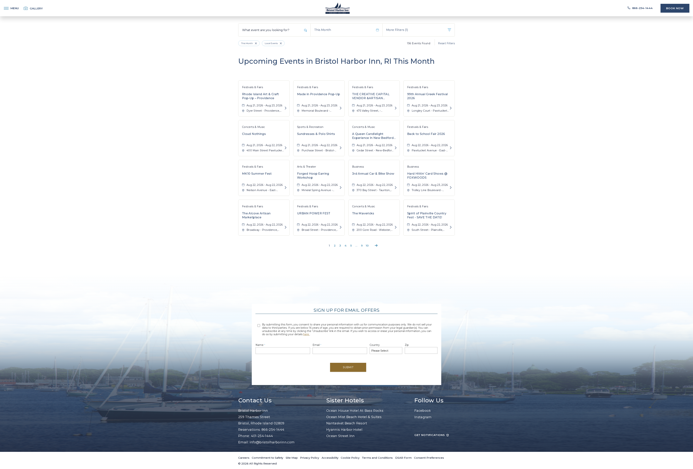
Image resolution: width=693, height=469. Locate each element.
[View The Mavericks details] (395, 227)
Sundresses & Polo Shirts (316, 134)
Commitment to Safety (267, 457)
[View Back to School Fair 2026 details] (450, 148)
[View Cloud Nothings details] (285, 148)
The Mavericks (363, 213)
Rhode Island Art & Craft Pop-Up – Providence (260, 96)
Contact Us (255, 400)
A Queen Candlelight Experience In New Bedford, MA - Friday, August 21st (373, 136)
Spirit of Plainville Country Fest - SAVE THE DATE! (426, 215)
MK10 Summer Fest (257, 173)
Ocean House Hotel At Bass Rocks (354, 411)
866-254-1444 (272, 430)
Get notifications (429, 435)
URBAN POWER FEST (313, 213)
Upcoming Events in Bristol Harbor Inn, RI (336, 61)
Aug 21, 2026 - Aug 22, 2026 (264, 145)
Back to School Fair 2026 (426, 134)
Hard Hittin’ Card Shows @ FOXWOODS (427, 175)
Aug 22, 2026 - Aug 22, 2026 (430, 145)
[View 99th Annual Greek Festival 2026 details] (450, 108)
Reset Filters (446, 43)
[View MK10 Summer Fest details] (285, 188)
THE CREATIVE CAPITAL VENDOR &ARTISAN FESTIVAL (370, 96)
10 (367, 245)
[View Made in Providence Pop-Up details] (340, 108)
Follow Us (429, 400)
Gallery (36, 8)
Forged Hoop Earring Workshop (313, 175)
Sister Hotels (345, 400)
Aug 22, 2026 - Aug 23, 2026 (430, 185)
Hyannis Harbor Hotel (344, 430)
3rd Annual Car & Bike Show (373, 173)
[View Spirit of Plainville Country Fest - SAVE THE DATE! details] (450, 227)
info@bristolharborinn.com (272, 442)
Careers (243, 457)
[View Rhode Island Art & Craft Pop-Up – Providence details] (285, 108)
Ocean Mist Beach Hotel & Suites (354, 417)
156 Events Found (418, 43)
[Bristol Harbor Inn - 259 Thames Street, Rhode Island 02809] (337, 8)
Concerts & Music (253, 127)
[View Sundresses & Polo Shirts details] (340, 148)
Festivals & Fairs (252, 87)
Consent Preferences (429, 457)
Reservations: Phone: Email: (266, 426)
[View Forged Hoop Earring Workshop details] (340, 188)
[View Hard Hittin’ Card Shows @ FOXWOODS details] (450, 188)
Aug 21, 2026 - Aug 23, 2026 (264, 105)
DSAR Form (403, 457)
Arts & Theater (306, 166)
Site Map (292, 457)
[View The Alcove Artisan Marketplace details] (285, 227)
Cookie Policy (350, 457)
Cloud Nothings (254, 134)
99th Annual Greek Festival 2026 (427, 96)
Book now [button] (675, 8)
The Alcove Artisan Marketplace (256, 215)
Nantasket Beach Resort (346, 423)
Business (358, 166)
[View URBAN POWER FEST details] (340, 227)
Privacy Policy (309, 457)
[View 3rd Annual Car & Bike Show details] (395, 188)
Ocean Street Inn (340, 436)
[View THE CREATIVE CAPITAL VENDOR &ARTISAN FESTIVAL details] (395, 108)
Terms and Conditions (377, 457)
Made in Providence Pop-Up (318, 94)
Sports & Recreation (310, 127)
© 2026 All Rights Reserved (257, 463)
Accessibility (330, 457)
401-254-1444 (262, 436)
